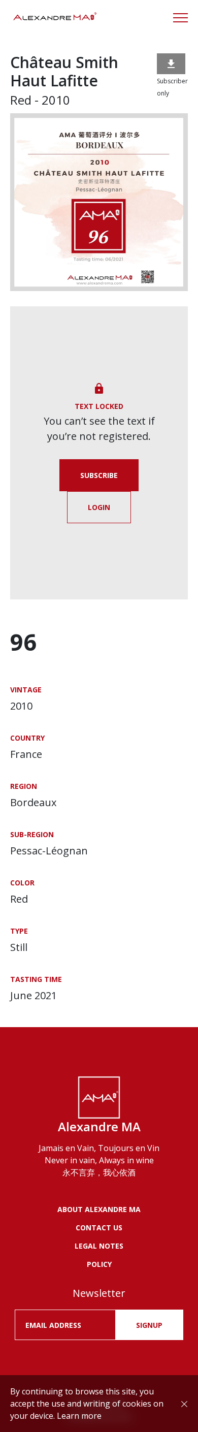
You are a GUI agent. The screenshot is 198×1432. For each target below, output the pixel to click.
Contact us (99, 1227)
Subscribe (99, 475)
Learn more (79, 1415)
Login (99, 507)
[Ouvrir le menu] (180, 18)
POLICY (99, 1264)
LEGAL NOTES (99, 1246)
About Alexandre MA (99, 1209)
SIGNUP (149, 1325)
